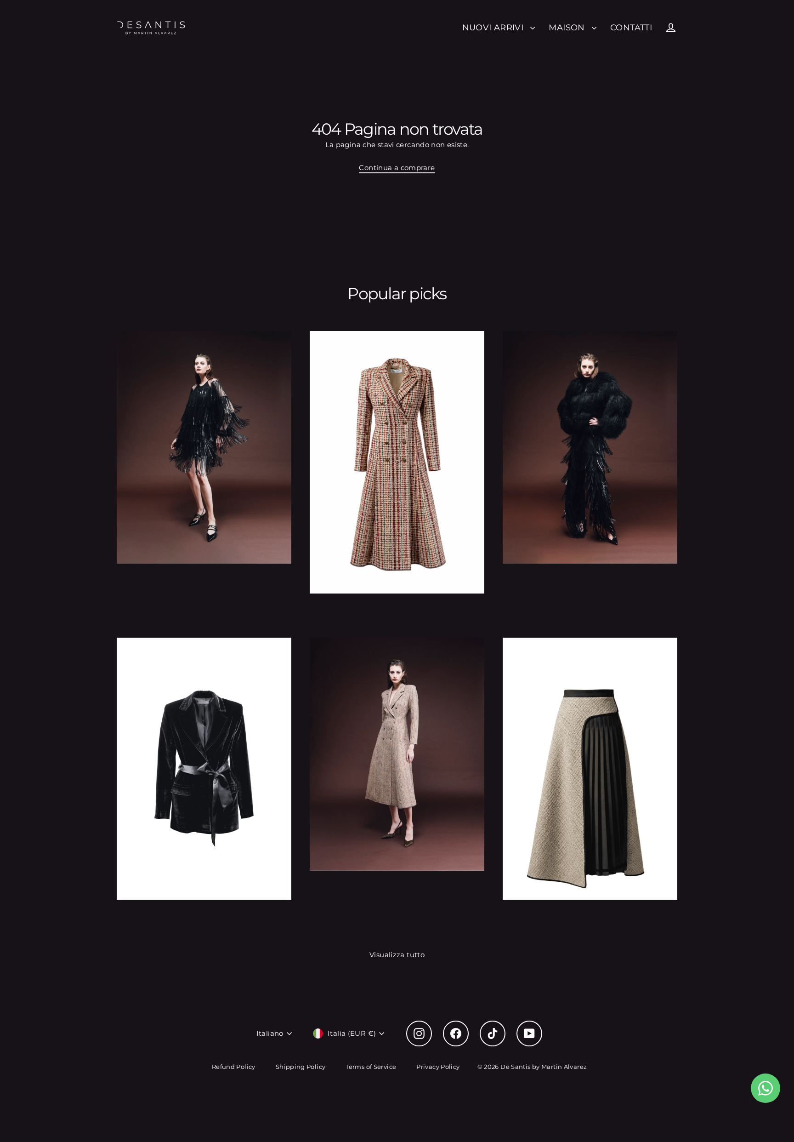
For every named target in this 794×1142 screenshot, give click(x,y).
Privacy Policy (437, 1066)
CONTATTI (631, 27)
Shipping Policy (301, 1066)
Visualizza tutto (397, 954)
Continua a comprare (397, 167)
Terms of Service (371, 1066)
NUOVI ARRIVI (494, 27)
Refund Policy (233, 1066)
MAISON (568, 27)
